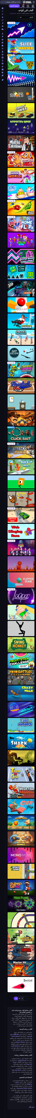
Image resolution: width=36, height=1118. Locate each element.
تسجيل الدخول (14, 6)
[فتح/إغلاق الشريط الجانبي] (33, 2)
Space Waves (20, 1042)
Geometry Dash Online (24, 1088)
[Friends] (33, 6)
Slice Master (16, 1036)
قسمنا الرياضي (22, 1060)
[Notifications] (23, 6)
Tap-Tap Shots (16, 1070)
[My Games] (28, 6)
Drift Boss (16, 1046)
